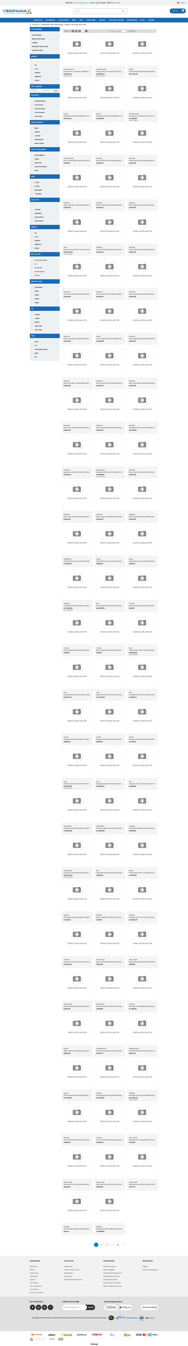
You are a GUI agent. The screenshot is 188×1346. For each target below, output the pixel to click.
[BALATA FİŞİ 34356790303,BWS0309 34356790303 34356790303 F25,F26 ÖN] (77, 406)
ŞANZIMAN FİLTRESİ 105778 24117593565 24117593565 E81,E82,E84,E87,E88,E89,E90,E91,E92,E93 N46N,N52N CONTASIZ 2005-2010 (109, 873)
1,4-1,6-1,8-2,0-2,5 (41, 260)
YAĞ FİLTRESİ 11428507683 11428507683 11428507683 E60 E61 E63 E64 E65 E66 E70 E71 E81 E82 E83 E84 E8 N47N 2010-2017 (142, 828)
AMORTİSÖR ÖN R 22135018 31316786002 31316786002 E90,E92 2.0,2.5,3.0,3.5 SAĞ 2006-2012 (109, 1095)
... (112, 1245)
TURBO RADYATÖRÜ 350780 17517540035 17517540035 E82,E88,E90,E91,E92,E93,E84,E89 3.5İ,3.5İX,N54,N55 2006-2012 (77, 784)
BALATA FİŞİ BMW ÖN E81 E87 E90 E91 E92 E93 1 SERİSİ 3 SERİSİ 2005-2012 (142, 606)
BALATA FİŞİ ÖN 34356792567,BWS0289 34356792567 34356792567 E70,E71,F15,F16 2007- (142, 472)
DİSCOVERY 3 (39, 221)
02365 (37, 302)
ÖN (36, 357)
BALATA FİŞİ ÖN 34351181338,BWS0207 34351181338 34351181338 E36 (77, 517)
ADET (36, 170)
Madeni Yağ (34, 1273)
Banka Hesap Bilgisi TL (150, 1270)
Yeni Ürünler (39, 105)
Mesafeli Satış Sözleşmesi (112, 1273)
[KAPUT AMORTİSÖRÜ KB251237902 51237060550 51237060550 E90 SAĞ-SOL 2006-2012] (77, 139)
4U (36, 65)
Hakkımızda (68, 1266)
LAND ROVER (90, 20)
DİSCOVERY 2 (39, 217)
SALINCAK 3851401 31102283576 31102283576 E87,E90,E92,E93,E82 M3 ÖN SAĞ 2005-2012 (109, 828)
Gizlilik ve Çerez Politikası (112, 1283)
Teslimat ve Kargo (109, 1266)
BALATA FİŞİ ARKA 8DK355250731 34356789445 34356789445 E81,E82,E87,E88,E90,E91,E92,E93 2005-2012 (142, 962)
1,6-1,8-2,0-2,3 (39, 271)
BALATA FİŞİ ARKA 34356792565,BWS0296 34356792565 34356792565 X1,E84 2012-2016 (142, 339)
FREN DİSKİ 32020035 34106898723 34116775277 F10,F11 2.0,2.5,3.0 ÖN (109, 116)
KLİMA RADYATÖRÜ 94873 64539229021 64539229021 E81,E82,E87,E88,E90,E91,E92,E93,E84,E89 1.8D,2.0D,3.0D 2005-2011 (109, 1229)
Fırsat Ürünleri (40, 112)
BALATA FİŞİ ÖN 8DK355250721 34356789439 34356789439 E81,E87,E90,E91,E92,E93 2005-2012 (109, 962)
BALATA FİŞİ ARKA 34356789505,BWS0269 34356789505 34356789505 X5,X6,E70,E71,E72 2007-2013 (142, 383)
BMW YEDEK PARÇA (38, 39)
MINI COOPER (39, 143)
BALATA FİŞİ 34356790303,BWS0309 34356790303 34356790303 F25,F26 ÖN (77, 428)
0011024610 (38, 287)
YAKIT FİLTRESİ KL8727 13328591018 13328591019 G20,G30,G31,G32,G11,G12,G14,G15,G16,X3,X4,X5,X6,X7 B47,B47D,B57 (142, 873)
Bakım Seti (33, 1266)
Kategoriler (36, 29)
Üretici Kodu (36, 281)
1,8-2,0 (37, 275)
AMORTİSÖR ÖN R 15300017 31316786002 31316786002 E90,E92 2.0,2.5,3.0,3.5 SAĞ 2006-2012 (109, 606)
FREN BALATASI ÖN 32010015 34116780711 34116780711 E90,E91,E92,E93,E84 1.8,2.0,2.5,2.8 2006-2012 (109, 739)
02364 (37, 299)
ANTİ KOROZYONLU (41, 349)
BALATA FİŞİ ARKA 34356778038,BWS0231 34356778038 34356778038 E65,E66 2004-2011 (109, 205)
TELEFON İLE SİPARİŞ (116, 20)
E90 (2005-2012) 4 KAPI (40, 46)
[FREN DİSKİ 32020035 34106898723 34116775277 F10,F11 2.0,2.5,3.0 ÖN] (110, 95)
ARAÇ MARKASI (37, 122)
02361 (37, 291)
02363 (37, 295)
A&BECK (37, 73)
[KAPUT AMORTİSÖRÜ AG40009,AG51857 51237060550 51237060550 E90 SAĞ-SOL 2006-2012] (110, 1119)
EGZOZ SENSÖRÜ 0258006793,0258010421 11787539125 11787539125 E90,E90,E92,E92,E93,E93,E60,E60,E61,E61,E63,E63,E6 (142, 72)
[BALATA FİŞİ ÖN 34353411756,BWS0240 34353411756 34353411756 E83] (142, 228)
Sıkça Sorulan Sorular (71, 1270)
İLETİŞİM (151, 20)
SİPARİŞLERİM (132, 20)
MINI (81, 20)
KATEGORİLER (64, 20)
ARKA (36, 353)
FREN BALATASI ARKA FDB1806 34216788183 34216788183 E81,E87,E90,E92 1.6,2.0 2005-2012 (77, 917)
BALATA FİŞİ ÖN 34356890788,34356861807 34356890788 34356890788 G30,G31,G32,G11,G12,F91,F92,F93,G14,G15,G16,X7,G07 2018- (109, 517)
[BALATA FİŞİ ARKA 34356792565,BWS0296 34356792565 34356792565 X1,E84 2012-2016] (142, 317)
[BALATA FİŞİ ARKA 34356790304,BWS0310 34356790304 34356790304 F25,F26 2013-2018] (142, 184)
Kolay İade (68, 1276)
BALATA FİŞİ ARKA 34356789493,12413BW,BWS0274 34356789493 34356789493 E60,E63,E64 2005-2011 (109, 428)
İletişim (145, 1266)
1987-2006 (38, 330)
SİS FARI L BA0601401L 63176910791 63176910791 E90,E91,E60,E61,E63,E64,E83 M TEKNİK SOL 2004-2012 (109, 1051)
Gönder (91, 1307)
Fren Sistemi (34, 1283)
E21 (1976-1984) (37, 50)
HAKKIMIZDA (50, 20)
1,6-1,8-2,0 (38, 268)
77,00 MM (38, 194)
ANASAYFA (38, 20)
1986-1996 (38, 326)
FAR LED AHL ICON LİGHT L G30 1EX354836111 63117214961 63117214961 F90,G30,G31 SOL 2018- (77, 250)
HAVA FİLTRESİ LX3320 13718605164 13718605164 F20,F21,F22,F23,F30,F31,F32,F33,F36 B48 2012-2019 (109, 339)
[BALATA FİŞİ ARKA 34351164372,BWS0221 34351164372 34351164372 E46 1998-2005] (142, 273)
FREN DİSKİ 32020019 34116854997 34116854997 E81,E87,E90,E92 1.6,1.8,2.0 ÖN (77, 116)
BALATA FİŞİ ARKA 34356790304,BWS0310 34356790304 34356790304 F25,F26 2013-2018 (142, 205)
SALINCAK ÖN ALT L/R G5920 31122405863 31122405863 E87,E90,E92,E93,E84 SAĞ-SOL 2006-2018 (142, 917)
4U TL (37, 69)
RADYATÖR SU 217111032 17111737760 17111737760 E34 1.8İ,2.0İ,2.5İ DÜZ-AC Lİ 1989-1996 (142, 116)
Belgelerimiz (68, 1273)
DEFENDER (38, 213)
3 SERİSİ (34, 43)
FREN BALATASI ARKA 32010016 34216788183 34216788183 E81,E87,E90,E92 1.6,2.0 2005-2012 (142, 739)
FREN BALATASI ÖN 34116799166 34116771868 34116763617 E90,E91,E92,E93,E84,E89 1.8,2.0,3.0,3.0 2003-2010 (142, 1095)
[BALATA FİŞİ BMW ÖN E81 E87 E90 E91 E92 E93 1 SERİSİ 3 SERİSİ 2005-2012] (142, 585)
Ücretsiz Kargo (40, 108)
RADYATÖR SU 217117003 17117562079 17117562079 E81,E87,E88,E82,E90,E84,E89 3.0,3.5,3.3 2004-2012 (109, 72)
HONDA (37, 132)
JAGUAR (102, 20)
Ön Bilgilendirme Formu (111, 1276)
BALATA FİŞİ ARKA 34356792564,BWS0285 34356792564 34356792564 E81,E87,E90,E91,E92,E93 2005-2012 (77, 383)
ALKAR (37, 80)
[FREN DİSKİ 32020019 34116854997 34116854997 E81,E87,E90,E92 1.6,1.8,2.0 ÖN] (77, 95)
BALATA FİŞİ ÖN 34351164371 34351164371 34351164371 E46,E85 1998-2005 (109, 250)
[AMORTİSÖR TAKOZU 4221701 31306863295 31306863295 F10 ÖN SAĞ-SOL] (77, 540)
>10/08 (37, 318)
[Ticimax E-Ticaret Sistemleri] (94, 1344)
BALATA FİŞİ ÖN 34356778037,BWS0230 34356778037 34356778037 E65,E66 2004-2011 (109, 383)
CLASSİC (38, 209)
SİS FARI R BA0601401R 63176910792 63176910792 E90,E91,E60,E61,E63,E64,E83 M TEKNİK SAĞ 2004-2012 (142, 1051)
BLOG (142, 20)
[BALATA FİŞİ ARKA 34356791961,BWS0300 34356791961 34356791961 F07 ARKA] (77, 184)
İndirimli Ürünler (40, 101)
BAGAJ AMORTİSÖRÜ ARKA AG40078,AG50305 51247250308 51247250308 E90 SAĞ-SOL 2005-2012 (77, 1140)
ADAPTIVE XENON (41, 167)
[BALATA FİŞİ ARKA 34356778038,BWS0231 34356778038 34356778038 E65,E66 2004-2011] (110, 184)
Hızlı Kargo (38, 116)
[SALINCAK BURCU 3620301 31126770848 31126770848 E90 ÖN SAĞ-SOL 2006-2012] (110, 985)
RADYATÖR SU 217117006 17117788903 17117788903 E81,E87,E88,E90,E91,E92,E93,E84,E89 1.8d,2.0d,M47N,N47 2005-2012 (77, 72)
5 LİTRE (37, 186)
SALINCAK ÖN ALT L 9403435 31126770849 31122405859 (142, 784)
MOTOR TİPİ (35, 254)
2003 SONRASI (39, 155)
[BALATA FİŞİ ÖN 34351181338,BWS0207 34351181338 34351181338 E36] (77, 496)
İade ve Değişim (109, 1270)
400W (37, 159)
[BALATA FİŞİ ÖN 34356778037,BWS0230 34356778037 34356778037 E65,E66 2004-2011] (110, 362)
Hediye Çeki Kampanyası (73, 1280)
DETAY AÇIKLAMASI (38, 149)
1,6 (35, 264)
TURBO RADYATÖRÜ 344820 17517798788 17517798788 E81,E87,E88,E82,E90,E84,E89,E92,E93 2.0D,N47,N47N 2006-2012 (142, 650)
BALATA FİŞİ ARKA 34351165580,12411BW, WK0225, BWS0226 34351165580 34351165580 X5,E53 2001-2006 (142, 517)
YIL (32, 309)
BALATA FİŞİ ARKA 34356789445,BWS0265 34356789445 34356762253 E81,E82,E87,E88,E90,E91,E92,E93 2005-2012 (77, 339)
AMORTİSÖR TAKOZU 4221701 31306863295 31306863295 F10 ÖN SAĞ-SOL (77, 561)
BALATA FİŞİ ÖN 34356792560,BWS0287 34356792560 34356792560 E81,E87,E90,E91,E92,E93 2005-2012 (109, 161)
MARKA (34, 227)
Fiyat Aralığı (36, 86)
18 (118, 1245)
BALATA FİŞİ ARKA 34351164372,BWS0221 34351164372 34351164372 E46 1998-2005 (142, 294)
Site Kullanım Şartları (110, 1280)
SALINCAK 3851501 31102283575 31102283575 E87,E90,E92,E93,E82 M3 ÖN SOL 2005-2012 (77, 828)
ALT (36, 345)
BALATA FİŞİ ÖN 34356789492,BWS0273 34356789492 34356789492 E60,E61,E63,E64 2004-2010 (142, 161)
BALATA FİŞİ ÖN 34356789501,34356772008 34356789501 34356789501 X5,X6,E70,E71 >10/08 (109, 294)
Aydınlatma (34, 1276)
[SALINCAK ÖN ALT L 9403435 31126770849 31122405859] (142, 763)
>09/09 (37, 314)
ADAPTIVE (38, 163)
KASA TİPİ (35, 200)
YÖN (33, 336)
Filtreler (35, 95)
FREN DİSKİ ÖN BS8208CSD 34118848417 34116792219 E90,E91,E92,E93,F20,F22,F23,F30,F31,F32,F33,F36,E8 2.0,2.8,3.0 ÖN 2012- (142, 1006)
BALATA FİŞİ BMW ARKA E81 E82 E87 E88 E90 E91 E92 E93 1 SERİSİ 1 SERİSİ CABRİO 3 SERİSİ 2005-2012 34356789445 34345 (77, 650)
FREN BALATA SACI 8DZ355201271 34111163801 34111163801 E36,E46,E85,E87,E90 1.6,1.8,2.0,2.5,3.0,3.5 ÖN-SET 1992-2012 (142, 1140)
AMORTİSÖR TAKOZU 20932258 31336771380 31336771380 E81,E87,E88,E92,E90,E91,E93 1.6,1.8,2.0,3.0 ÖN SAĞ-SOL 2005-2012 (142, 561)
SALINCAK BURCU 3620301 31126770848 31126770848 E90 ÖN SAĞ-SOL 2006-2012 (109, 1006)
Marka (34, 56)
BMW (74, 20)
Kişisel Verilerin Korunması (112, 1286)
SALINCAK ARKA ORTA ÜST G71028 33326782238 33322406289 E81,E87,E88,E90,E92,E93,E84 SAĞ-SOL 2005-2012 (77, 962)
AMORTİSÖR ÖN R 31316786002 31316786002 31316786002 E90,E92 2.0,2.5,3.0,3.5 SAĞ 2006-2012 (77, 606)
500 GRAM (38, 190)
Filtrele (55, 90)
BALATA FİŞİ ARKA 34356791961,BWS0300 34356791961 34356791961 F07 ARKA (77, 205)
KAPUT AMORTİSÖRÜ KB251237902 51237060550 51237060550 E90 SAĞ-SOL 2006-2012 (77, 161)
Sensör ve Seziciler (36, 1293)
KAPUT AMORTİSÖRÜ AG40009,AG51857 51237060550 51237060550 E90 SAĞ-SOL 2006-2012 (109, 1140)
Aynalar (32, 1280)
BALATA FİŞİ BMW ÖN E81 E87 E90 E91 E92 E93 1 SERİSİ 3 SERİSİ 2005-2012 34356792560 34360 (109, 650)
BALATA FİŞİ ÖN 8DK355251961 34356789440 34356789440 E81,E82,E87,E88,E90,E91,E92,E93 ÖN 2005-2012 (77, 1006)
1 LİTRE (37, 182)
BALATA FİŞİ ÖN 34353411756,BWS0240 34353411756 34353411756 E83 (142, 250)
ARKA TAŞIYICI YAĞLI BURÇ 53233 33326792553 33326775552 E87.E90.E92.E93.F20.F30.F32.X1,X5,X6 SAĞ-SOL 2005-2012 (77, 1051)
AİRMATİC (38, 76)
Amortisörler (34, 1289)
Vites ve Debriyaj (36, 1286)
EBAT (33, 176)
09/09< (37, 322)
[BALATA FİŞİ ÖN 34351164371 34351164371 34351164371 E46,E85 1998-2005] (110, 228)
